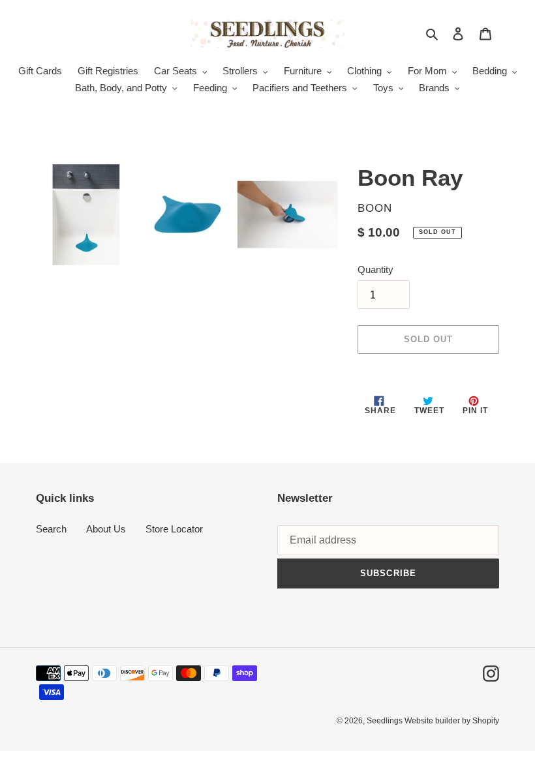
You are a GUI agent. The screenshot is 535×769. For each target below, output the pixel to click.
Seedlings (386, 720)
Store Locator (174, 528)
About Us (106, 528)
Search (51, 528)
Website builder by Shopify (452, 720)
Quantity (375, 269)
